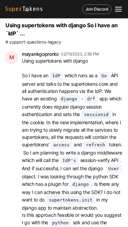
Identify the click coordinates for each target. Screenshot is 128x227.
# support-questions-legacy (33, 42)
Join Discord (97, 9)
